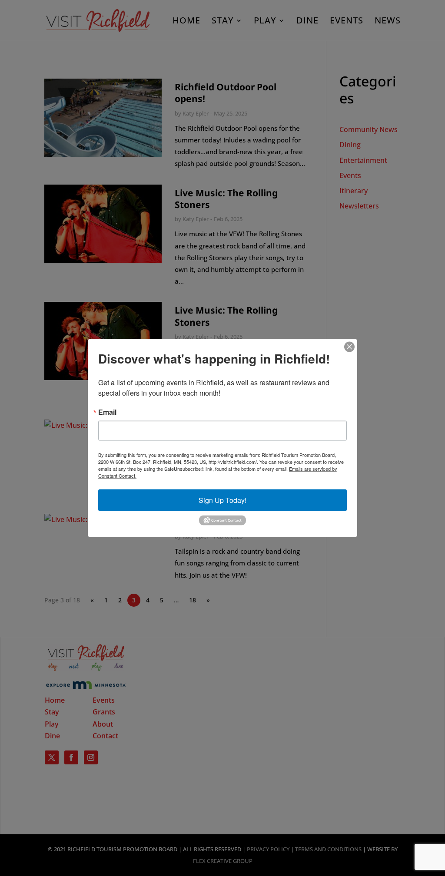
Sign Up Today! (222, 500)
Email (107, 411)
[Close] (349, 346)
